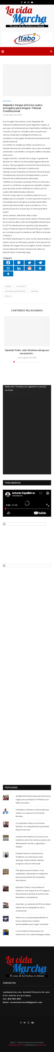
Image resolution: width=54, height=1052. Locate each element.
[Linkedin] (19, 268)
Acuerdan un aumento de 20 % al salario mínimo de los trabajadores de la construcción (33, 907)
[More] (8, 273)
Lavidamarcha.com (15, 1045)
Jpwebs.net (41, 1045)
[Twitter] (29, 262)
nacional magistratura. (15, 291)
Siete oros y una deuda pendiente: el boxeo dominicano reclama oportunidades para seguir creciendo (32, 921)
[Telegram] (40, 262)
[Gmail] (29, 268)
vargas (8, 296)
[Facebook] (8, 262)
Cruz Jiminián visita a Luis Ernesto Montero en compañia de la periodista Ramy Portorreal (32, 826)
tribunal (34, 291)
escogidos (21, 286)
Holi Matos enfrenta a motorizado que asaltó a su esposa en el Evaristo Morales (32, 813)
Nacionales (7, 101)
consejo (8, 286)
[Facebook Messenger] (19, 262)
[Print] (40, 268)
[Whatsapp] (8, 268)
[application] (27, 429)
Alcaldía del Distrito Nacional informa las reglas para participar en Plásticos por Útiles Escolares (33, 799)
